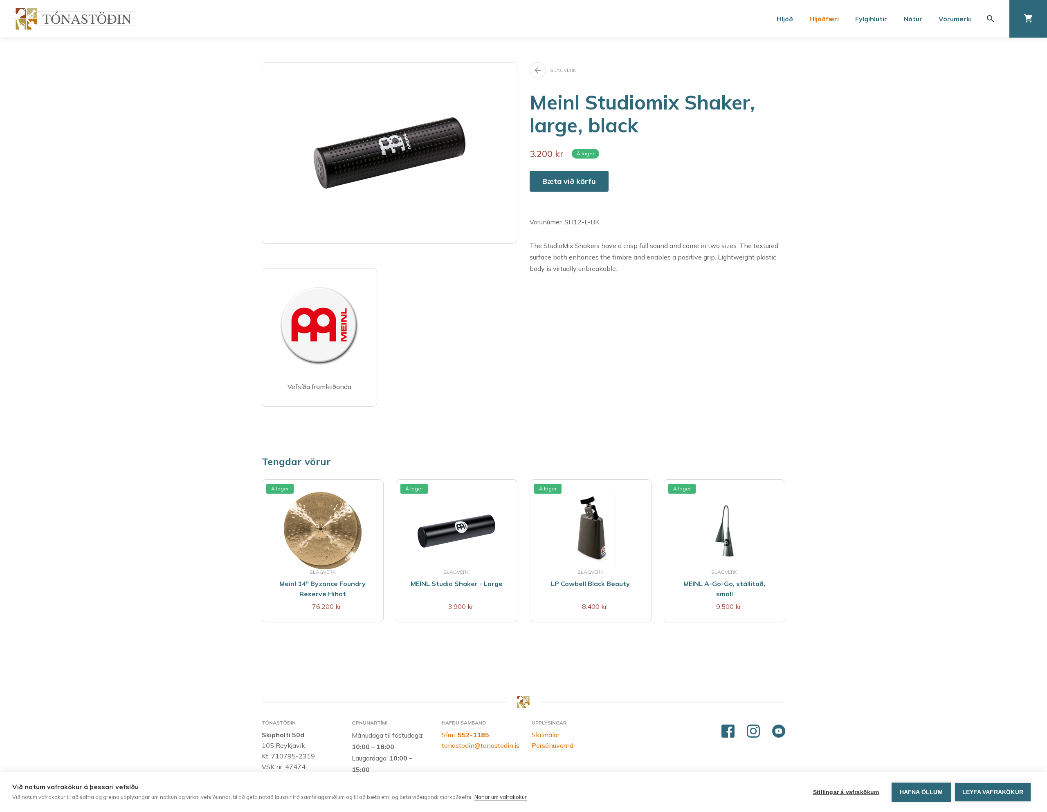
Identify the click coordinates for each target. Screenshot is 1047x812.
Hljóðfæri (824, 19)
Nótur (912, 19)
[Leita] (990, 19)
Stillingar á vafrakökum (846, 792)
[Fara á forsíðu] (73, 19)
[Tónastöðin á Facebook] (728, 731)
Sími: (465, 735)
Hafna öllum (921, 792)
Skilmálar (545, 735)
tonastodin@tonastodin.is (480, 745)
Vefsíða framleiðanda (319, 386)
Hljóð (785, 19)
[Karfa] (1028, 19)
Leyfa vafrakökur (992, 792)
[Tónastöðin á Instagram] (753, 731)
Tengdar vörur (296, 461)
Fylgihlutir (871, 19)
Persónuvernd (552, 745)
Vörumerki (955, 19)
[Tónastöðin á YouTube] (778, 731)
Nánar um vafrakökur (500, 797)
